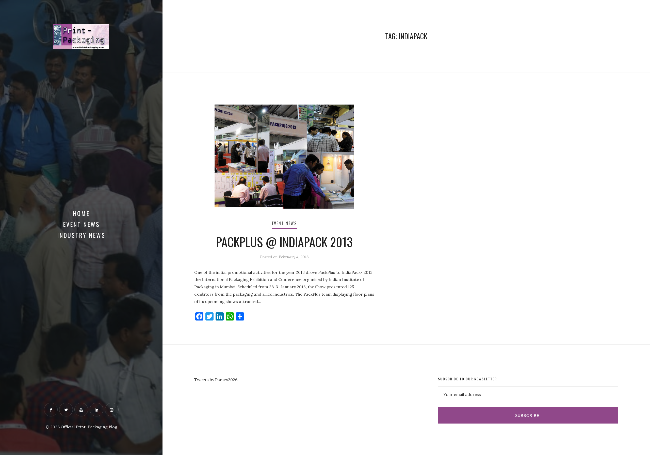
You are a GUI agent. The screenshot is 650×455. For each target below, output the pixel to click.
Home (81, 213)
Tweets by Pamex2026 (215, 379)
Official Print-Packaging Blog (89, 426)
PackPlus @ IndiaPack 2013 (284, 242)
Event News (81, 224)
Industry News (81, 235)
